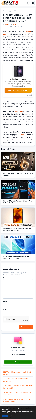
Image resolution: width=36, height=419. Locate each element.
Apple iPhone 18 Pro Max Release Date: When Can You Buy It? (17, 229)
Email (5, 309)
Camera (21, 135)
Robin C (7, 24)
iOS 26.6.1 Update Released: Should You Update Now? (17, 202)
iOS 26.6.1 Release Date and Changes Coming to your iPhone (16, 257)
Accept (5, 416)
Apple (10, 11)
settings (16, 413)
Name (5, 301)
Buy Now (18, 362)
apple (19, 50)
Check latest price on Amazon (18, 90)
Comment (6, 278)
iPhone (28, 31)
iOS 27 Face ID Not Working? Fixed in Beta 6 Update (18, 174)
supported (19, 111)
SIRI (4, 34)
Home (5, 11)
